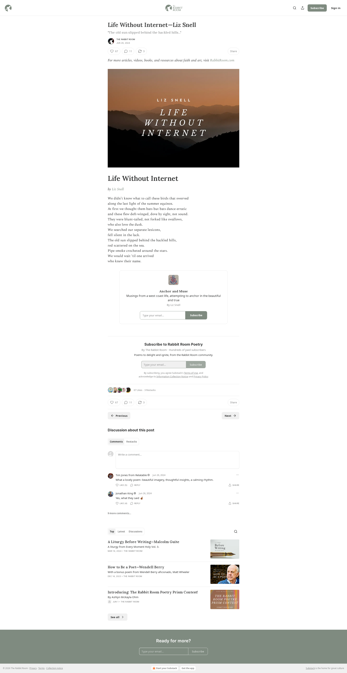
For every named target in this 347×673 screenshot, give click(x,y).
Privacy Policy (201, 376)
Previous (121, 415)
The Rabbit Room (125, 39)
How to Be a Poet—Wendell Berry (136, 567)
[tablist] (123, 441)
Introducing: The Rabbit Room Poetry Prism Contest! (153, 592)
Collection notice (54, 668)
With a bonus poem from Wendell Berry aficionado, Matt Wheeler (148, 572)
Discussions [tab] (135, 531)
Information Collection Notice (172, 376)
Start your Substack (166, 668)
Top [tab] (112, 531)
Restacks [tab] (131, 441)
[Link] (103, 178)
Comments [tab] (116, 441)
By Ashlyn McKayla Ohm (123, 597)
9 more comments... (119, 513)
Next (228, 415)
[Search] (294, 8)
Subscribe (317, 8)
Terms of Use (191, 372)
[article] (173, 549)
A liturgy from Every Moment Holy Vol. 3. (133, 546)
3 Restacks (150, 390)
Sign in (335, 8)
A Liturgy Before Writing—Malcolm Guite (143, 542)
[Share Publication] (302, 8)
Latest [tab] (121, 531)
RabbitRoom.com (222, 60)
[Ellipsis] (237, 475)
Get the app (188, 668)
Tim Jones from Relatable (131, 475)
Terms (41, 668)
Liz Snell (118, 189)
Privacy (33, 668)
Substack (310, 668)
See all (115, 617)
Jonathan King (124, 493)
